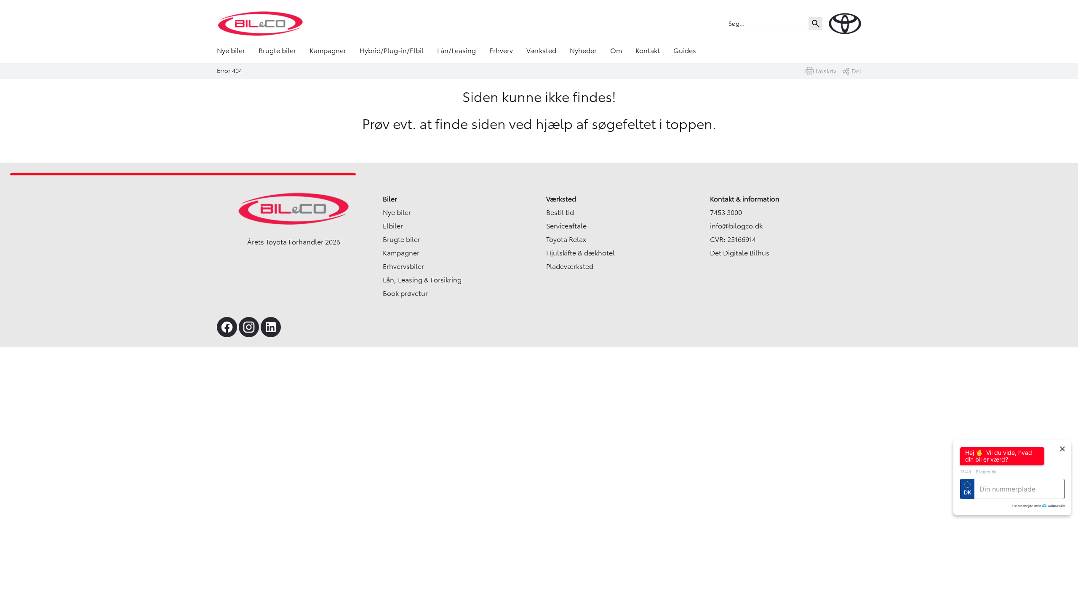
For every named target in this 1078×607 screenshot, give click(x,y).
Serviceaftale (566, 226)
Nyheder (583, 50)
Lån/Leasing (456, 50)
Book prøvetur (405, 293)
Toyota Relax (566, 239)
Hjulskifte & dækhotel (580, 253)
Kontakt (647, 50)
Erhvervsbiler (403, 266)
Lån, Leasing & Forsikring (422, 280)
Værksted (541, 50)
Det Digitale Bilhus (739, 253)
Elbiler (393, 226)
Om (616, 50)
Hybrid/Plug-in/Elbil (392, 50)
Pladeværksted (569, 266)
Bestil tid (560, 212)
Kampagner (328, 50)
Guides (684, 50)
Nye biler (231, 50)
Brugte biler (277, 50)
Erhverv (501, 50)
